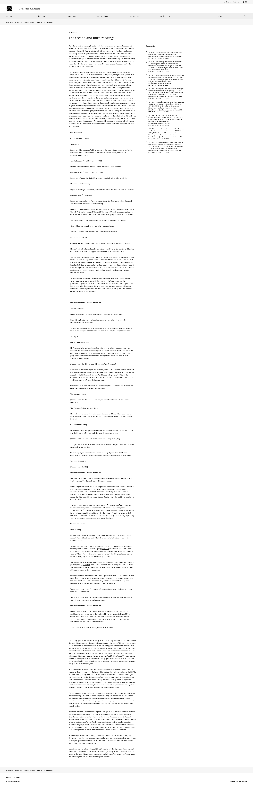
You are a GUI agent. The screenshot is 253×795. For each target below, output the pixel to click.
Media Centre (166, 16)
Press (195, 16)
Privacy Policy (234, 781)
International (102, 16)
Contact (9, 777)
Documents (134, 16)
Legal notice (243, 781)
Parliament (40, 16)
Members (10, 16)
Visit (220, 16)
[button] (244, 2)
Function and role (29, 22)
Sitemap (17, 777)
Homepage (9, 22)
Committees (71, 16)
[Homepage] (23, 8)
